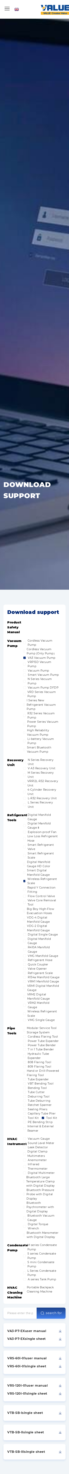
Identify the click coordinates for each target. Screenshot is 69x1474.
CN (39, 7)
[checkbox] (24, 642)
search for (54, 1313)
